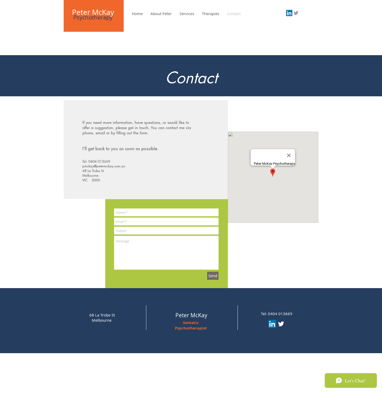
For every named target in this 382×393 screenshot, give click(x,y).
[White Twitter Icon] (281, 324)
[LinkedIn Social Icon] (289, 13)
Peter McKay (93, 12)
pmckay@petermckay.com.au (103, 166)
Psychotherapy (93, 17)
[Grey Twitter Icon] (296, 13)
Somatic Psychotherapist (191, 325)
